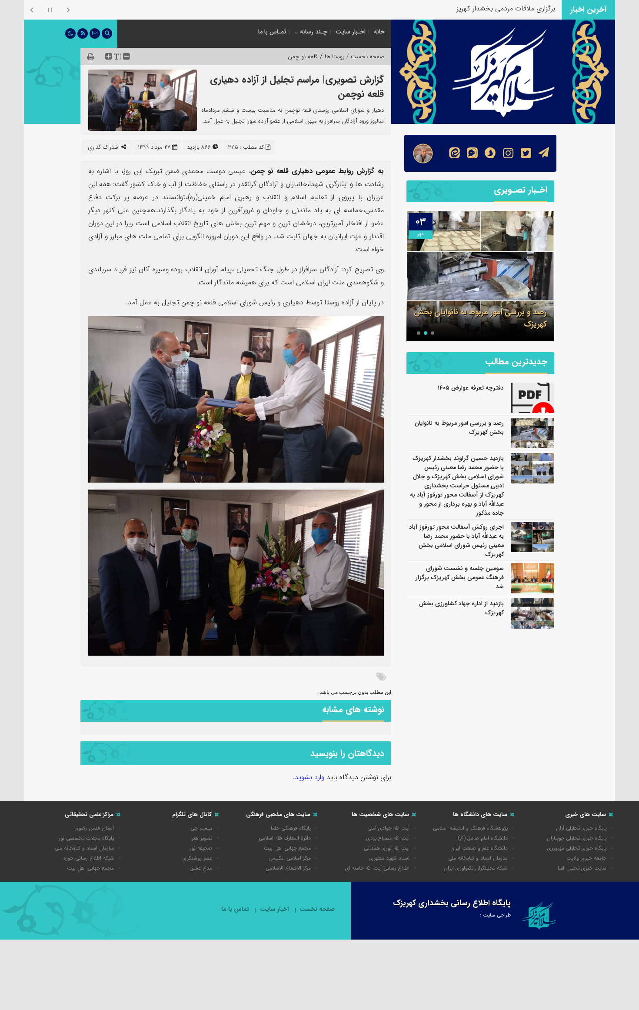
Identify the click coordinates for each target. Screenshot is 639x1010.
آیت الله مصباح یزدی (387, 838)
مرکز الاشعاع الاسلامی (288, 868)
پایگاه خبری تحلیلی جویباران (576, 838)
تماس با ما (235, 909)
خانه (379, 32)
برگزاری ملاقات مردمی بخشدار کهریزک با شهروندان (485, 8)
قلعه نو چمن (303, 56)
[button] (432, 333)
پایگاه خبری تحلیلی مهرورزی (576, 848)
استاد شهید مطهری (389, 858)
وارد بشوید (309, 777)
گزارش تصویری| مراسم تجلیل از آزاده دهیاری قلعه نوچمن (297, 86)
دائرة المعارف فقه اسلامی (285, 838)
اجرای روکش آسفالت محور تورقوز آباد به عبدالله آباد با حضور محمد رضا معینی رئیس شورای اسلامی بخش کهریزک (456, 540)
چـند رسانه (313, 32)
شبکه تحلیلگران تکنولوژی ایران (476, 868)
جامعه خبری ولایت (586, 858)
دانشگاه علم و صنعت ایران (479, 848)
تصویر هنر (202, 838)
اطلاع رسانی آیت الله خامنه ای (377, 868)
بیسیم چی (201, 828)
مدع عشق (201, 868)
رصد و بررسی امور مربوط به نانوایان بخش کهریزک (459, 427)
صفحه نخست (317, 909)
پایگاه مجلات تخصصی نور (86, 838)
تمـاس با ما (272, 32)
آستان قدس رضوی (94, 828)
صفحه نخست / (365, 56)
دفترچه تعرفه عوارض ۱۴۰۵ (471, 388)
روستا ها (335, 56)
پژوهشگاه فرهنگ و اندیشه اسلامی (470, 828)
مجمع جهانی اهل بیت (287, 848)
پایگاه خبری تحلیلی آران (581, 828)
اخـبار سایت (351, 32)
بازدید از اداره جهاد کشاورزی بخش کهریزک (461, 608)
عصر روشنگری (197, 858)
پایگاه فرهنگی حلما (291, 828)
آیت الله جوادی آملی (388, 828)
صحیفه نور (201, 848)
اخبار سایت (274, 909)
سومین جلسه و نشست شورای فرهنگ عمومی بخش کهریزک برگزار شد (460, 577)
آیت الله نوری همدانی (386, 848)
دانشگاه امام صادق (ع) (483, 838)
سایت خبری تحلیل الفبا (582, 868)
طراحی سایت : (495, 915)
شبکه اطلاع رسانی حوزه (88, 858)
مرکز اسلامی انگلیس (290, 858)
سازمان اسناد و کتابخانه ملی (478, 858)
